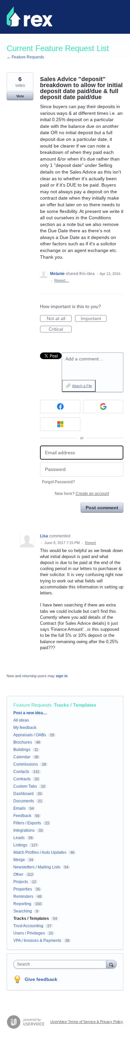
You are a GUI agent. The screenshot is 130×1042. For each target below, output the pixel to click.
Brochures (22, 742)
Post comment (102, 507)
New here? (82, 493)
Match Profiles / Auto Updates (39, 852)
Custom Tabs (25, 786)
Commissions (25, 764)
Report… (61, 280)
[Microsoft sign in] (60, 424)
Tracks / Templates (75, 705)
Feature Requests (32, 705)
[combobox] (61, 964)
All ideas (21, 720)
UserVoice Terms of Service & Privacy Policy (86, 1022)
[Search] (111, 964)
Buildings (21, 749)
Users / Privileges (29, 933)
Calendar (21, 757)
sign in (62, 676)
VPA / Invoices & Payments (37, 940)
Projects (20, 881)
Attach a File (82, 386)
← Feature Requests (25, 57)
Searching (22, 911)
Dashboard (23, 793)
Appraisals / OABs (29, 735)
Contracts (22, 779)
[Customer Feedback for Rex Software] (29, 16)
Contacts (21, 771)
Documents (23, 801)
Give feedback (41, 979)
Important (94, 319)
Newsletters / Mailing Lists (36, 867)
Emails (19, 808)
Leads (19, 837)
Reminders (23, 896)
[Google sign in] (103, 406)
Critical (60, 329)
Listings (20, 845)
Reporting (22, 903)
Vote (20, 96)
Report (90, 543)
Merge (19, 859)
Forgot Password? (58, 482)
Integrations (24, 830)
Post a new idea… (30, 713)
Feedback (22, 815)
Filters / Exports (27, 823)
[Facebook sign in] (60, 406)
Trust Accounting (28, 926)
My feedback (24, 727)
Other (18, 874)
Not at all (59, 319)
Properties (22, 889)
